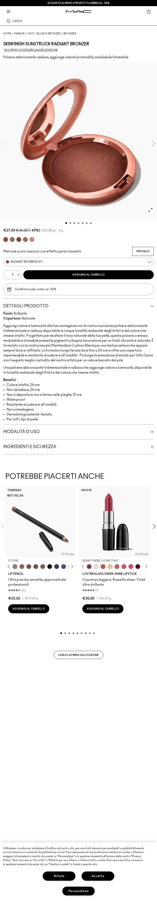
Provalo (143, 251)
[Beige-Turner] (28, 566)
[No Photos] (130, 566)
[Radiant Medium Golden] (25, 239)
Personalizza (78, 891)
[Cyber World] (63, 566)
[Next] (71, 566)
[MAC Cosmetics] (79, 11)
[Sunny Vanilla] (110, 566)
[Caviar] (49, 566)
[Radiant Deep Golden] (12, 239)
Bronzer (70, 33)
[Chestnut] (42, 566)
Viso (30, 33)
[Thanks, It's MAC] (117, 566)
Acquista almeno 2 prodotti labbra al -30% (78, 3)
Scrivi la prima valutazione (78, 655)
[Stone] (15, 566)
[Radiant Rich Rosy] (18, 239)
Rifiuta (59, 876)
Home (7, 33)
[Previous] (9, 566)
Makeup (19, 33)
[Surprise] (96, 566)
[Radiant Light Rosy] (31, 239)
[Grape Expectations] (56, 566)
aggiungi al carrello (88, 275)
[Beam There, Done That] (89, 566)
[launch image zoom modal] (150, 210)
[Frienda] (124, 566)
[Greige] (35, 566)
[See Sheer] (103, 566)
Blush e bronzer (49, 33)
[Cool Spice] (22, 566)
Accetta (98, 876)
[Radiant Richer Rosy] (5, 239)
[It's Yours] (137, 566)
